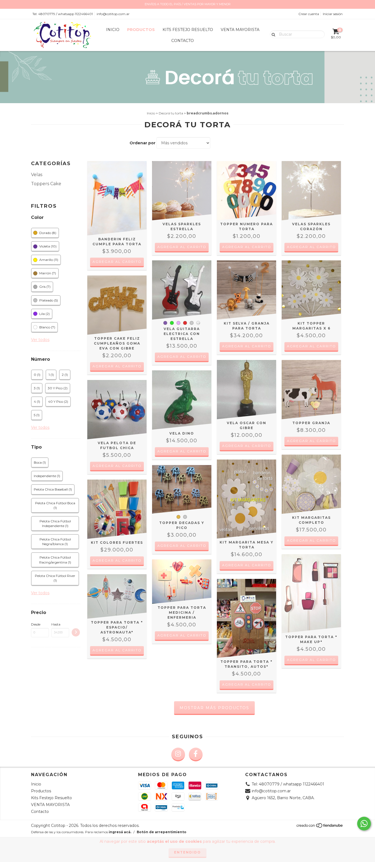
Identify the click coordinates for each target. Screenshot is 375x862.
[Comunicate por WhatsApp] (364, 823)
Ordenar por (142, 142)
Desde (35, 624)
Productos (141, 29)
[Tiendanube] (320, 827)
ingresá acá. (120, 832)
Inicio (112, 29)
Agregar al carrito (117, 262)
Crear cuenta (308, 14)
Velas (36, 174)
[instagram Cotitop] (178, 754)
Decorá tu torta (171, 113)
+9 (198, 323)
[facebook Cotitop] (196, 754)
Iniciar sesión (333, 14)
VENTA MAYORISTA (240, 29)
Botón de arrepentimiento (161, 832)
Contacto (182, 40)
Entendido (187, 852)
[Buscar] (272, 34)
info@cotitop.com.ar (113, 14)
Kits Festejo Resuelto (188, 29)
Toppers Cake (46, 183)
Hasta (55, 624)
